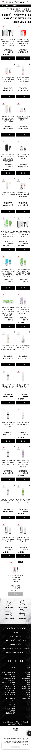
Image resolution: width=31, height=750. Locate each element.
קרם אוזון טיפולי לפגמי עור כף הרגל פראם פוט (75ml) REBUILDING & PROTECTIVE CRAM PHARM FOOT (8, 234)
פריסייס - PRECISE (10, 687)
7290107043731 (8, 471)
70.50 (21, 167)
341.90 (26, 511)
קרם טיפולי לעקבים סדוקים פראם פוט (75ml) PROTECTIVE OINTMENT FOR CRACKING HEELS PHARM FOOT (8, 311)
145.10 (6, 169)
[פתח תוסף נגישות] (29, 733)
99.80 (11, 128)
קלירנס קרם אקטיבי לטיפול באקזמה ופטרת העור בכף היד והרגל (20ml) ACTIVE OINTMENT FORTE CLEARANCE (8, 158)
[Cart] (1, 2)
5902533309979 (23, 280)
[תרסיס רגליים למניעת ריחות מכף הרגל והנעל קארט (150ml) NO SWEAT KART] (8, 344)
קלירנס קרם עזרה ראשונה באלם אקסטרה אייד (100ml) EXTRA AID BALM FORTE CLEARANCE (23, 42)
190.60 (26, 243)
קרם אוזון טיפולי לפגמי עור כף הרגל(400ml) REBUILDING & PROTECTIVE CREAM (23, 501)
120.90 (21, 399)
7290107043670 (8, 356)
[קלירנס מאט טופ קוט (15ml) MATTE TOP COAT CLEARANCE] (23, 152)
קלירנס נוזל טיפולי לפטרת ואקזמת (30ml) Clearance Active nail (23, 539)
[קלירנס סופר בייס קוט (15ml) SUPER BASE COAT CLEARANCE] (23, 114)
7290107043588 (8, 509)
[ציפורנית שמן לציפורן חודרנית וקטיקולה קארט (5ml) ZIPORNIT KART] (8, 420)
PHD (13, 707)
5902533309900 (8, 241)
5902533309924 (23, 471)
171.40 (21, 246)
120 (27, 52)
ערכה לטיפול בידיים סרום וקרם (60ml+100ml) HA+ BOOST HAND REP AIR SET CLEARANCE (23, 234)
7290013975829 (23, 126)
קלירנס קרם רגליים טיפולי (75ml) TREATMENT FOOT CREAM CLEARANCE (23, 194)
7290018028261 (8, 126)
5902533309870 (8, 280)
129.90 (21, 552)
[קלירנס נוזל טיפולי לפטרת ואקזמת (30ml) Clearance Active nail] (23, 535)
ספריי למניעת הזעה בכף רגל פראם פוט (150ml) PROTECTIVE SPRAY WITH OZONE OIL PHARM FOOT (23, 272)
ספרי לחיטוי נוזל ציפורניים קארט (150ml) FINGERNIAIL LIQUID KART (23, 386)
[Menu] (29, 2)
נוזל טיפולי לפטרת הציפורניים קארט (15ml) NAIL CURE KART (23, 348)
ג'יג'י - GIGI (11, 676)
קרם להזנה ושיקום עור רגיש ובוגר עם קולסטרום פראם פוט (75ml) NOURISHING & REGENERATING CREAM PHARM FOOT (8, 273)
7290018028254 (8, 50)
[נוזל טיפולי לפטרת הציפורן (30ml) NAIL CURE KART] (23, 420)
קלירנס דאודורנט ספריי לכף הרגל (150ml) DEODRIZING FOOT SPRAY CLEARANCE (23, 80)
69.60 (11, 205)
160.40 (11, 167)
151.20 (6, 246)
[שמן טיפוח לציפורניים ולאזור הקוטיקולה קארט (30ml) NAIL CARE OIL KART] (8, 382)
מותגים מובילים (26, 689)
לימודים (28, 693)
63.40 (6, 205)
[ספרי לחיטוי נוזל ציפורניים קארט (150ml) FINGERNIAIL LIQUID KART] (23, 382)
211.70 (21, 475)
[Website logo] (14, 2)
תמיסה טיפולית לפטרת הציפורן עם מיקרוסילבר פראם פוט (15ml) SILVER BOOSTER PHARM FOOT (23, 310)
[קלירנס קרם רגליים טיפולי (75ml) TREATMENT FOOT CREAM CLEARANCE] (23, 190)
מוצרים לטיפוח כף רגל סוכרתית (16, 14)
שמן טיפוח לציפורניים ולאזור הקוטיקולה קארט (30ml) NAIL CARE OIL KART (8, 386)
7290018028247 (23, 241)
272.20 (21, 514)
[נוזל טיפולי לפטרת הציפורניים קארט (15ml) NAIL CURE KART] (23, 344)
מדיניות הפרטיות (25, 744)
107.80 (21, 52)
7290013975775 (8, 203)
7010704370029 (23, 394)
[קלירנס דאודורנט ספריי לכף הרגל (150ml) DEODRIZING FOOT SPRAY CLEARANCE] (23, 76)
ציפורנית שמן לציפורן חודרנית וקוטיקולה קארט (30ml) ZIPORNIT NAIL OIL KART (8, 462)
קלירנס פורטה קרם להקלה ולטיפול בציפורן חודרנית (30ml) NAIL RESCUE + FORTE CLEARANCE (8, 119)
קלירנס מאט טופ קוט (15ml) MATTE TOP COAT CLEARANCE (23, 156)
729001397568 (23, 88)
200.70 (26, 550)
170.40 (11, 243)
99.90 (6, 396)
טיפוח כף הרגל (26, 687)
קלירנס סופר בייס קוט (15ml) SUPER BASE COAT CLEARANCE (23, 118)
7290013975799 (15, 586)
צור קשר (27, 676)
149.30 (26, 396)
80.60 (6, 90)
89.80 (26, 90)
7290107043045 (23, 356)
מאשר (15, 746)
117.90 (14, 590)
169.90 (21, 437)
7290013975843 (23, 165)
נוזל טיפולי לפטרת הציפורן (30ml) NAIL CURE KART (23, 423)
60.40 (6, 511)
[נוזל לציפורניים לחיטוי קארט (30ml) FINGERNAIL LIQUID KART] (8, 497)
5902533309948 (8, 318)
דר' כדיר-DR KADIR (10, 709)
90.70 (6, 128)
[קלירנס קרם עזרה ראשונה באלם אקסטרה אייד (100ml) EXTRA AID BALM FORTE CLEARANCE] (23, 37)
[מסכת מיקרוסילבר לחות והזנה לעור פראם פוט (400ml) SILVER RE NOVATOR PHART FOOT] (23, 458)
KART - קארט (11, 703)
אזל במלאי (20, 561)
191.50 (6, 54)
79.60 (21, 90)
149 (5, 473)
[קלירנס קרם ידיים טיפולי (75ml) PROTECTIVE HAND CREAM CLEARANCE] (8, 76)
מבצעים (28, 691)
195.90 (26, 435)
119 (12, 396)
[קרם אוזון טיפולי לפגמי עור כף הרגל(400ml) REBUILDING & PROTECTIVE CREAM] (23, 497)
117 (20, 205)
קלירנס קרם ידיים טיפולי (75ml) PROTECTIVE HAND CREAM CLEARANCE (8, 80)
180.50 (26, 320)
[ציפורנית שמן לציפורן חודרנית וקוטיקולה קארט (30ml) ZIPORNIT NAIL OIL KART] (8, 458)
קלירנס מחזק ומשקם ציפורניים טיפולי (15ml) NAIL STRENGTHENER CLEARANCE (15, 578)
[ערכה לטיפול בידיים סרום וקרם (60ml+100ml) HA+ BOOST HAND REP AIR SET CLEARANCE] (23, 229)
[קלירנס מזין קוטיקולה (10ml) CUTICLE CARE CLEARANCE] (8, 190)
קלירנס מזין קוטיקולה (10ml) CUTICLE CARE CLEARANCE (8, 194)
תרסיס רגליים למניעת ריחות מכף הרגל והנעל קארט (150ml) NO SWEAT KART (8, 348)
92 (12, 435)
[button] (23, 58)
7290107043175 (8, 394)
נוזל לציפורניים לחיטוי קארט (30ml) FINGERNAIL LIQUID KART (8, 501)
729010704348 (8, 433)
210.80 (11, 52)
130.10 (26, 205)
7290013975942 (8, 165)
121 (27, 358)
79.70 (26, 167)
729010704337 (23, 433)
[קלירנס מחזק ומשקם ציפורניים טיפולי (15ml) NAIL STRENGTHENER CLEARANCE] (15, 573)
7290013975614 (23, 203)
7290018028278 (23, 50)
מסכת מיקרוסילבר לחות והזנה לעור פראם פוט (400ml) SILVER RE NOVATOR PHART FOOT (23, 463)
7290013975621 (8, 88)
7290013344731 (23, 548)
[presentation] (2, 6)
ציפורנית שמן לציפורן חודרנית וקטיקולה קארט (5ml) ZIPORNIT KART (8, 424)
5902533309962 (23, 318)
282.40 (26, 473)
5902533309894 (23, 509)
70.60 (11, 511)
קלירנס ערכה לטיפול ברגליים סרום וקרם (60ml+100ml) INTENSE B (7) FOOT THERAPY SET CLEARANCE (8, 42)
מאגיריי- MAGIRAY (9, 693)
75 (5, 435)
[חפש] (27, 2)
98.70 (21, 358)
